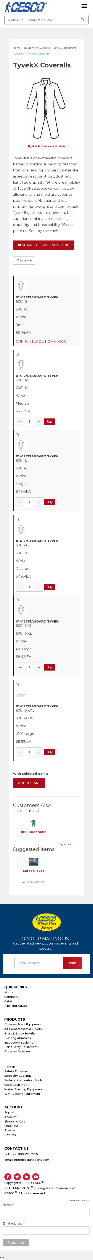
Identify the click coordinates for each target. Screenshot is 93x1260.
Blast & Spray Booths (19, 1033)
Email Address (14, 1224)
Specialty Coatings (17, 1075)
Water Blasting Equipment (23, 1089)
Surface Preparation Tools (23, 1080)
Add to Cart (29, 783)
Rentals (9, 1066)
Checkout (11, 1125)
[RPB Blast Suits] (33, 823)
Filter (24, 260)
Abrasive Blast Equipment (23, 1024)
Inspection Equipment (20, 1042)
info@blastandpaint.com (31, 1159)
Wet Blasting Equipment (22, 1093)
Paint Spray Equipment (21, 1047)
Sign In (9, 1112)
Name (8, 1205)
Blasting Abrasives (17, 1038)
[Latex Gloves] (33, 862)
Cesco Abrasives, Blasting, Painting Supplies (26, 7)
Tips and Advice (16, 1005)
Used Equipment (16, 1084)
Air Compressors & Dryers (23, 1029)
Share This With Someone (45, 245)
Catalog (10, 1001)
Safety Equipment (17, 1071)
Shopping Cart (14, 1121)
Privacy (9, 1130)
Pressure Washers (17, 1051)
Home (8, 992)
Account (10, 1117)
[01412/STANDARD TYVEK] (47, 286)
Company (11, 996)
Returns (10, 1135)
